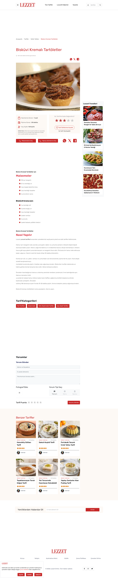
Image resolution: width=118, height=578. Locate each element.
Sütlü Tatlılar (35, 39)
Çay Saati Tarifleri (62, 306)
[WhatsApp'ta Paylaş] (71, 59)
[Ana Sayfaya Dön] (59, 551)
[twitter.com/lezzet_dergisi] (92, 569)
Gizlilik (66, 558)
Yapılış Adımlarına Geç (49, 141)
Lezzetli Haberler (63, 5)
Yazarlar (75, 5)
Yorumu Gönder (74, 402)
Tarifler (26, 39)
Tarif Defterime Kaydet (65, 127)
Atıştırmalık (31, 306)
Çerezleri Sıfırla (96, 558)
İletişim (37, 558)
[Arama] (100, 5)
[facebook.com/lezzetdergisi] (84, 569)
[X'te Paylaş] (74, 59)
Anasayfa (19, 39)
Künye (22, 558)
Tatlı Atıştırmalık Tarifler (46, 306)
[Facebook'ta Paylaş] (78, 59)
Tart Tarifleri (21, 306)
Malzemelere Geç (27, 141)
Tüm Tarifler (49, 5)
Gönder (93, 509)
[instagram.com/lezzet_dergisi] (88, 569)
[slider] (64, 120)
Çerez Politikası (81, 558)
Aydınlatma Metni (51, 558)
